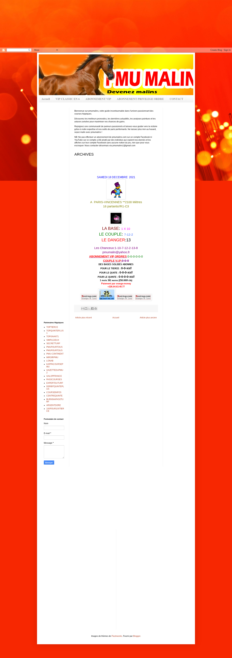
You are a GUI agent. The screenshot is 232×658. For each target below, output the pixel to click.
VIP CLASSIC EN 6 (68, 99)
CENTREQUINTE (54, 396)
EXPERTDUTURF (54, 383)
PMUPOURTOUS (54, 347)
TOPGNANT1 (52, 336)
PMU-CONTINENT (55, 354)
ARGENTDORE (53, 405)
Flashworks (117, 636)
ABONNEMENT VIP (98, 99)
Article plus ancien (148, 317)
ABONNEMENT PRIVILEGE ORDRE (140, 99)
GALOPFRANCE (54, 376)
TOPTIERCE (52, 327)
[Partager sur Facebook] (92, 308)
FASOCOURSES (54, 379)
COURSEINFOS (53, 392)
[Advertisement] (109, 24)
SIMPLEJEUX (52, 340)
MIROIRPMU (52, 357)
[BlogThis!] (86, 308)
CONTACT (176, 99)
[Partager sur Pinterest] (95, 308)
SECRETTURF (53, 343)
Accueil (45, 99)
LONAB (49, 361)
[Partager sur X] (89, 308)
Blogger (136, 636)
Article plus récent (83, 317)
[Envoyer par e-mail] (82, 308)
